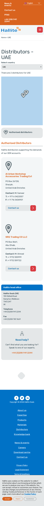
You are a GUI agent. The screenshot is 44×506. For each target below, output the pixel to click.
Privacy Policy (22, 465)
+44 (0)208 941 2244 (22, 353)
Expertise (22, 415)
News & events (8, 4)
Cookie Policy (30, 494)
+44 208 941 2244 (10, 20)
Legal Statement (22, 470)
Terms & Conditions (22, 474)
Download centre (22, 452)
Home (3, 38)
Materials (22, 424)
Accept (7, 499)
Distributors (22, 429)
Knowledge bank (22, 434)
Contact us (9, 10)
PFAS (6, 15)
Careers (22, 447)
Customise (30, 499)
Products (22, 420)
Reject (18, 499)
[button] (23, 95)
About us (22, 410)
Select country (8, 63)
